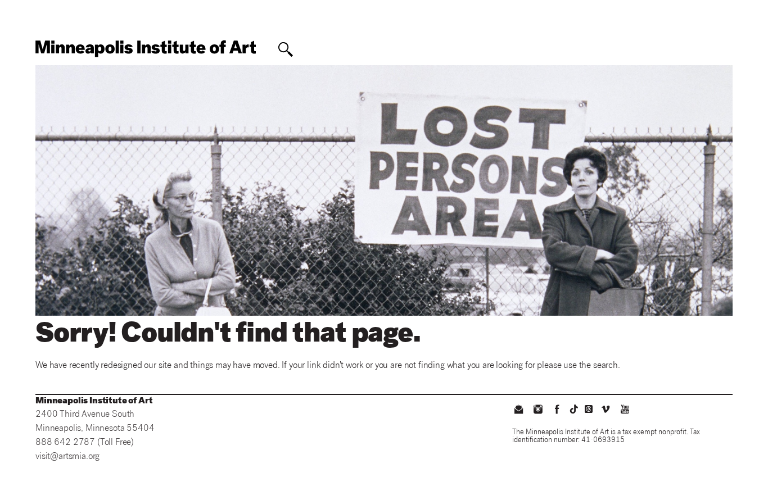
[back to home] (145, 48)
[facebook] (557, 410)
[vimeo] (605, 410)
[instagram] (537, 410)
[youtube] (625, 410)
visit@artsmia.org (67, 457)
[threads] (589, 408)
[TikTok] (574, 408)
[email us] (518, 410)
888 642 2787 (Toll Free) (84, 443)
